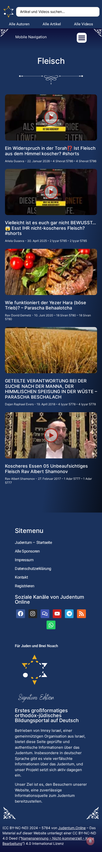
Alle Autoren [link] (19, 24)
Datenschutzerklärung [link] (33, 568)
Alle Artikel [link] (52, 24)
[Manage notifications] (90, 841)
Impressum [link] (24, 559)
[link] (8, 12)
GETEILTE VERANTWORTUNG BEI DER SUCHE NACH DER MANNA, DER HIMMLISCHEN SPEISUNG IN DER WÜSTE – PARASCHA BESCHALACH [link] (51, 389)
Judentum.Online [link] (72, 828)
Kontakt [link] (21, 577)
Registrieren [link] (24, 586)
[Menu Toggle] (82, 38)
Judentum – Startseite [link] (33, 542)
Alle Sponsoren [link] (27, 551)
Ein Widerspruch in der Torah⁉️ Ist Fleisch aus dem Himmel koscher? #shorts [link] (50, 151)
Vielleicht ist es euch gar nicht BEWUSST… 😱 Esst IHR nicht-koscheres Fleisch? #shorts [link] (50, 228)
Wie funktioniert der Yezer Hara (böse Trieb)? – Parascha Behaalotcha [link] (45, 305)
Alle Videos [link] (83, 24)
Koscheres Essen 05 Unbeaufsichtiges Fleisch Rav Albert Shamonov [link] (46, 468)
